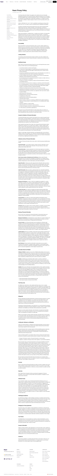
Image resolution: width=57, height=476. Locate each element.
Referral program (32, 451)
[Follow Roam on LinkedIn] (6, 459)
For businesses (29, 1)
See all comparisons (45, 461)
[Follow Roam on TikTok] (11, 459)
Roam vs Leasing (44, 452)
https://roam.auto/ (24, 27)
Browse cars (11, 1)
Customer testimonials (23, 1)
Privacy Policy (21, 474)
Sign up (55, 1)
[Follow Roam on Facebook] (8, 459)
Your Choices (9, 36)
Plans (7, 1)
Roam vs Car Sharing (45, 458)
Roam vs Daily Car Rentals (46, 451)
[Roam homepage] (5, 449)
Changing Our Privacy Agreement (12, 35)
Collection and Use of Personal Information (11, 21)
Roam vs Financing (45, 454)
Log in (50, 1)
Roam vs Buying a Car (45, 455)
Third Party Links (9, 25)
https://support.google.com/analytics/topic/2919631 (28, 279)
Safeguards (8, 26)
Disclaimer (25, 474)
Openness (8, 31)
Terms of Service (17, 474)
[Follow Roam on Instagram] (4, 459)
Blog (30, 467)
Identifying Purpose (9, 17)
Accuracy (8, 30)
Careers (31, 468)
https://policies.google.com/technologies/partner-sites (28, 278)
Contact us (35, 1)
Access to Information (10, 37)
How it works (16, 1)
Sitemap (28, 474)
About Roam (31, 465)
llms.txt (31, 474)
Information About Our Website (11, 24)
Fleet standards (19, 455)
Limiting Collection (9, 16)
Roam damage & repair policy (34, 452)
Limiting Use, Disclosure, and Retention (11, 28)
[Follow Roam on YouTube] (10, 459)
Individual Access (9, 32)
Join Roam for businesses (20, 465)
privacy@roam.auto (38, 441)
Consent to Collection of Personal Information (11, 19)
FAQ (30, 454)
